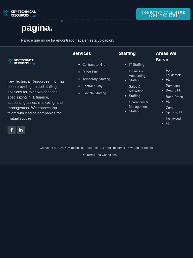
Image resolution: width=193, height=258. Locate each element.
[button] (126, 14)
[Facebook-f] (12, 130)
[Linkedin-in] (21, 130)
